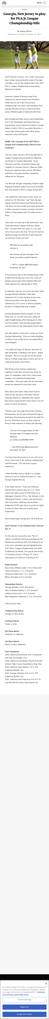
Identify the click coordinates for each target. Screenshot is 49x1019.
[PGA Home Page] (4, 3)
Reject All (24, 1007)
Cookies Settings (24, 1000)
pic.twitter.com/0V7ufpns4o (26, 257)
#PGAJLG (13, 245)
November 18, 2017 (18, 450)
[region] (24, 999)
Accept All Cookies (24, 1014)
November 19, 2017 (18, 267)
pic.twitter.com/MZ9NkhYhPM (21, 440)
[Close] (46, 983)
